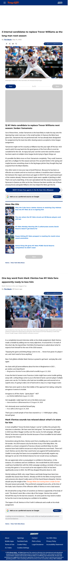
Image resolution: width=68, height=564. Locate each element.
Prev (10, 86)
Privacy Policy (51, 541)
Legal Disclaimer (38, 544)
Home (7, 262)
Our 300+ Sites (51, 538)
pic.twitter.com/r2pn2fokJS (15, 369)
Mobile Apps (9, 541)
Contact (34, 538)
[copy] (16, 43)
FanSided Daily (22, 541)
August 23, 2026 (45, 371)
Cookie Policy (22, 544)
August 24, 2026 (37, 402)
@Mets (14, 359)
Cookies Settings (23, 548)
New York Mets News (18, 262)
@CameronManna (21, 366)
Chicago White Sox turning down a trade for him (43, 482)
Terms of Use (9, 544)
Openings (20, 538)
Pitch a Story (36, 541)
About (7, 538)
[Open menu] (5, 3)
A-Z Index (8, 548)
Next (57, 86)
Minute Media (13, 552)
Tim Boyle (8, 39)
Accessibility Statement (54, 544)
